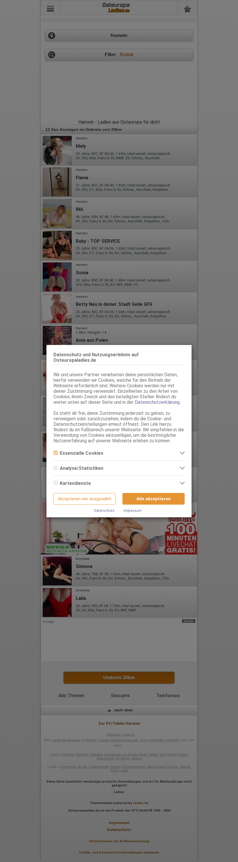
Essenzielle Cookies (81, 453)
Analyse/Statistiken (81, 468)
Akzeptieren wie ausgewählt (84, 498)
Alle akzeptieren (153, 498)
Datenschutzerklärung (157, 402)
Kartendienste (75, 483)
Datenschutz (104, 511)
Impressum (133, 511)
